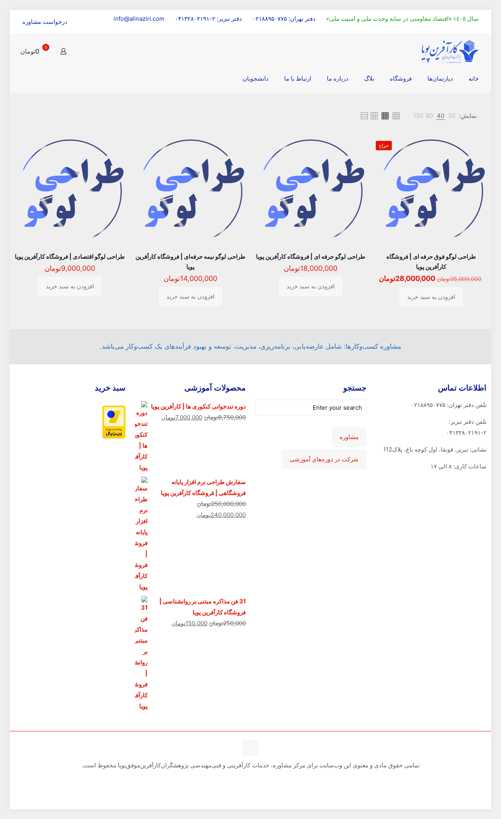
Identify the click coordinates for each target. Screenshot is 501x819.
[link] (451, 115)
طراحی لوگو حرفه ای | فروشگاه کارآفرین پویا (310, 256)
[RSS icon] (249, 780)
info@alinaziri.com (139, 18)
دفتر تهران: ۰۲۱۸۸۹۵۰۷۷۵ (283, 18)
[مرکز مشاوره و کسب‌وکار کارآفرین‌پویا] (450, 51)
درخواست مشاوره (44, 21)
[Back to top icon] (250, 748)
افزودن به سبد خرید (431, 297)
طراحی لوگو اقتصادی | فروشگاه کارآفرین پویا (70, 256)
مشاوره (349, 437)
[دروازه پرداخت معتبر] (114, 436)
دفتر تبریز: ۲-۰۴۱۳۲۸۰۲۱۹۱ (208, 18)
